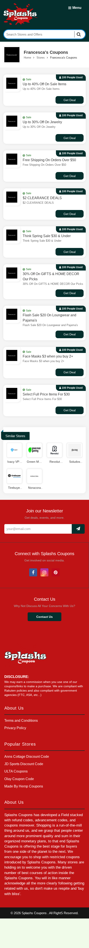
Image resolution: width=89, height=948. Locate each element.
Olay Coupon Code (19, 779)
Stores (41, 57)
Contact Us (44, 616)
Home (27, 57)
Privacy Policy (15, 728)
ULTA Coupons (16, 771)
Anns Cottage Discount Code (26, 756)
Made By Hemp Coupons (23, 786)
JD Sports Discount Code (23, 764)
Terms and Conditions (21, 720)
